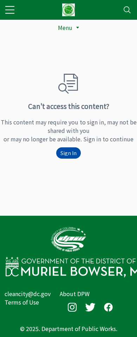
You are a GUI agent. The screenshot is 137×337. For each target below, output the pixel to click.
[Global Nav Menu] (10, 10)
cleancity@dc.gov (28, 293)
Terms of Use (22, 302)
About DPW (75, 293)
